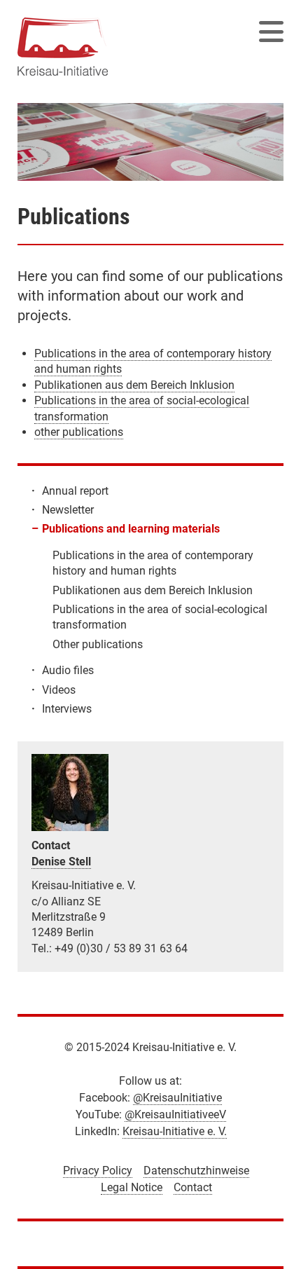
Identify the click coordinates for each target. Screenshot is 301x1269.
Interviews (67, 708)
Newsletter (68, 509)
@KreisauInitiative (177, 1097)
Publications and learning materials (131, 528)
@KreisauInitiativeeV (175, 1114)
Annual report (75, 491)
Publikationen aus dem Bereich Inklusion (134, 385)
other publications (78, 432)
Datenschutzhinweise (196, 1170)
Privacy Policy (97, 1170)
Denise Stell (61, 861)
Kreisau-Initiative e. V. (174, 1131)
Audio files (68, 670)
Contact (193, 1187)
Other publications (97, 644)
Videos (59, 690)
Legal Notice (131, 1187)
